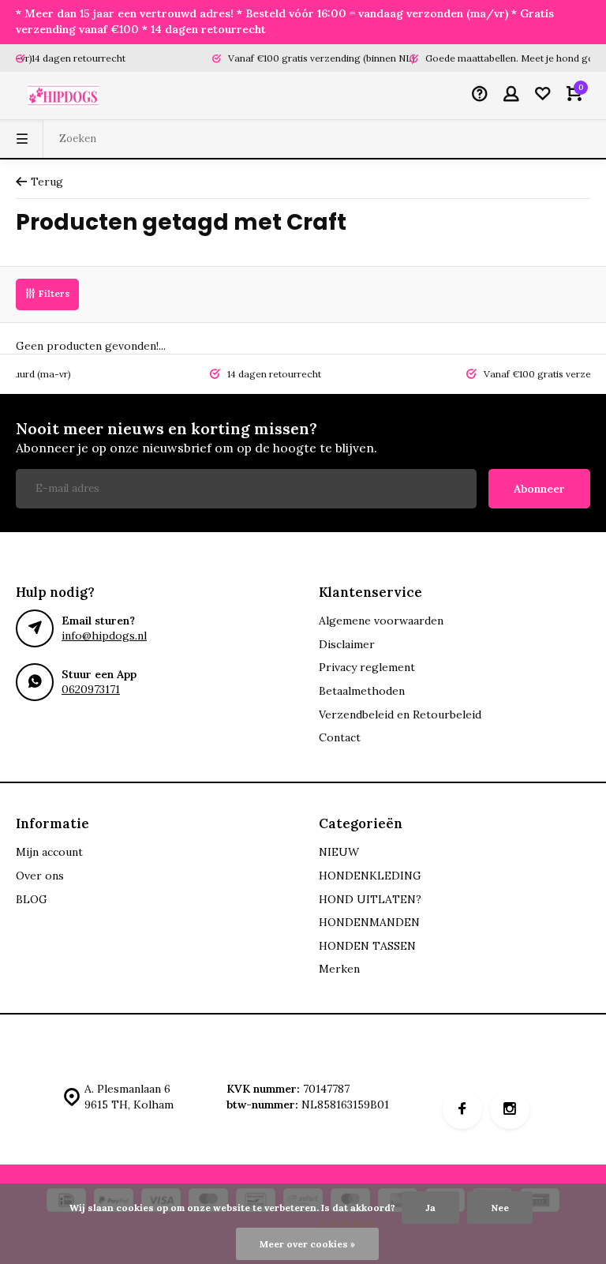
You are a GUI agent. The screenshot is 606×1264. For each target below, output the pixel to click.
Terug (47, 181)
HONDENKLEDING (370, 875)
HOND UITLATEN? (370, 899)
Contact (340, 737)
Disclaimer (347, 644)
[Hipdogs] (63, 95)
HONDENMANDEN (369, 922)
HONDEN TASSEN (367, 946)
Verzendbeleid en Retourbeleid (400, 714)
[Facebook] (462, 1109)
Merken (339, 969)
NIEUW (339, 852)
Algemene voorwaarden (381, 620)
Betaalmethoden (362, 691)
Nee (500, 1207)
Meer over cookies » (307, 1244)
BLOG (31, 899)
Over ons (40, 875)
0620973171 (91, 689)
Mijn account (49, 852)
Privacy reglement (367, 667)
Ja (430, 1207)
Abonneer (539, 489)
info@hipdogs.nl (104, 635)
